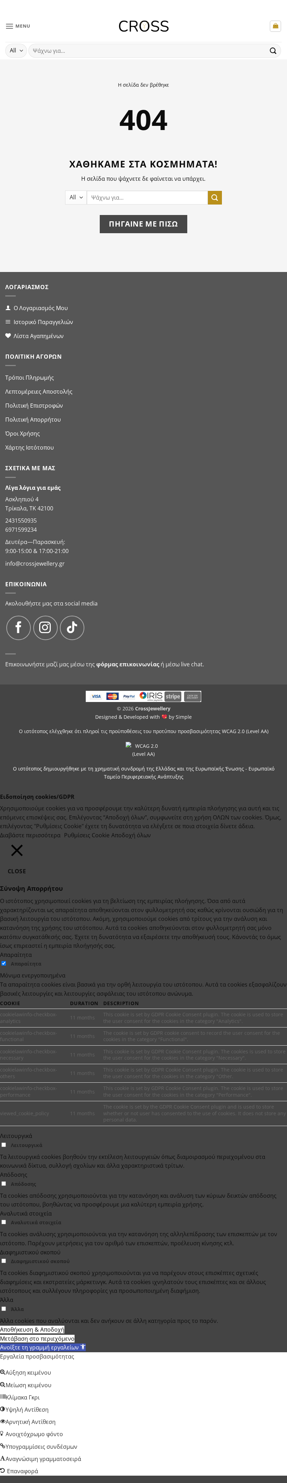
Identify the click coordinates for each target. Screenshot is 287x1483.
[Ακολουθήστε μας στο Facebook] (18, 628)
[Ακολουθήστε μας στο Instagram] (45, 628)
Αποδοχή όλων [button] (131, 835)
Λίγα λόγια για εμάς (33, 488)
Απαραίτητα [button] (16, 955)
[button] (17, 26)
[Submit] (273, 50)
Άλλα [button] (6, 1300)
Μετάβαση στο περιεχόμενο (37, 1338)
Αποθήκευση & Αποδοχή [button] (32, 1329)
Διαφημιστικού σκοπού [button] (30, 1252)
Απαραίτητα (26, 963)
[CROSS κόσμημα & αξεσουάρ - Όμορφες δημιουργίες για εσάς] (143, 26)
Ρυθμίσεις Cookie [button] (87, 835)
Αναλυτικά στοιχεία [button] (26, 1213)
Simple (184, 717)
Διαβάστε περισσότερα (30, 835)
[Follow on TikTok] (72, 628)
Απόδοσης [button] (13, 1174)
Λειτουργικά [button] (16, 1136)
